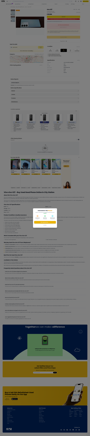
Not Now (45, 225)
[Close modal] (55, 209)
